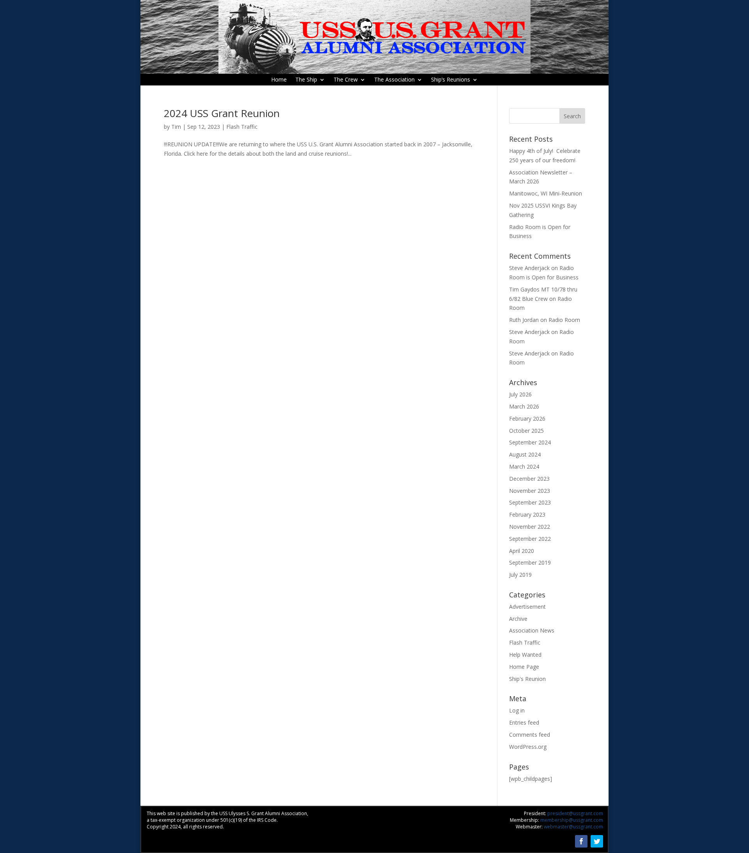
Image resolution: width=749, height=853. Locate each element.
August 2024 (525, 454)
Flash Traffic (241, 126)
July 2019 (520, 574)
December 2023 (529, 478)
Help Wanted (525, 654)
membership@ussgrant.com (571, 820)
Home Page (524, 666)
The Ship (306, 80)
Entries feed (524, 722)
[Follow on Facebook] (581, 841)
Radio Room (564, 319)
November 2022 (529, 526)
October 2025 (526, 430)
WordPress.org (528, 746)
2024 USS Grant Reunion (222, 113)
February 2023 (527, 514)
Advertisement (527, 606)
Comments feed (529, 734)
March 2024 (524, 466)
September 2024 (530, 442)
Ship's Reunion (527, 678)
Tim (176, 126)
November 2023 (529, 490)
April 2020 (521, 550)
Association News (531, 630)
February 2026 (527, 418)
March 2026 (524, 406)
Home (279, 80)
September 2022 (530, 538)
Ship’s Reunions (450, 80)
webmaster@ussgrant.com (573, 826)
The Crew (346, 80)
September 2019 (530, 562)
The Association (394, 80)
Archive (518, 618)
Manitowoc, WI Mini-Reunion (545, 193)
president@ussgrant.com (575, 813)
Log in (517, 710)
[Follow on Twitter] (597, 841)
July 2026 (520, 394)
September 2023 (530, 502)
